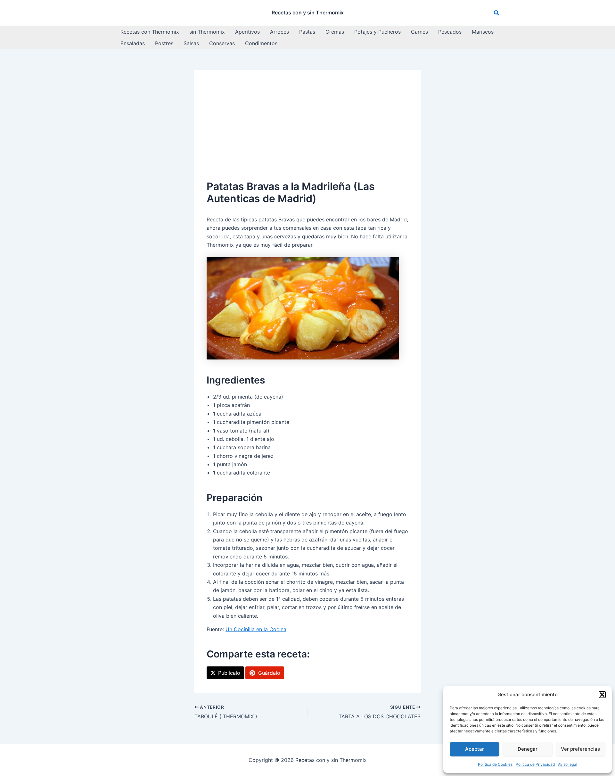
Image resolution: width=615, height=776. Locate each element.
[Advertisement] (307, 131)
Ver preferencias (580, 749)
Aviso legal (567, 764)
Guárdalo (269, 673)
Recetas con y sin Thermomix (308, 12)
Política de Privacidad (535, 764)
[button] (602, 694)
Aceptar (474, 749)
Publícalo (229, 673)
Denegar (527, 749)
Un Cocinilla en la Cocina (256, 629)
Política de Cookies (495, 764)
